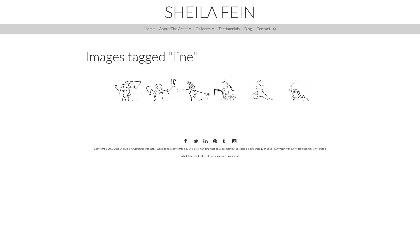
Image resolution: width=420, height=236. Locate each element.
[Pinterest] (214, 140)
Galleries (203, 28)
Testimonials (229, 28)
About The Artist (173, 28)
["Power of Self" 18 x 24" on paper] (260, 90)
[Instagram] (234, 140)
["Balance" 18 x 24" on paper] (193, 90)
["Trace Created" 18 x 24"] (294, 90)
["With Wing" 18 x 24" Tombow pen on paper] (226, 90)
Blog (248, 28)
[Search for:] (275, 28)
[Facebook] (185, 140)
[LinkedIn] (205, 140)
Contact (263, 28)
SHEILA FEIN (210, 11)
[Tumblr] (224, 140)
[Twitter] (195, 140)
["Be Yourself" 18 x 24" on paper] (125, 90)
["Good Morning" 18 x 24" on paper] (159, 90)
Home (149, 28)
